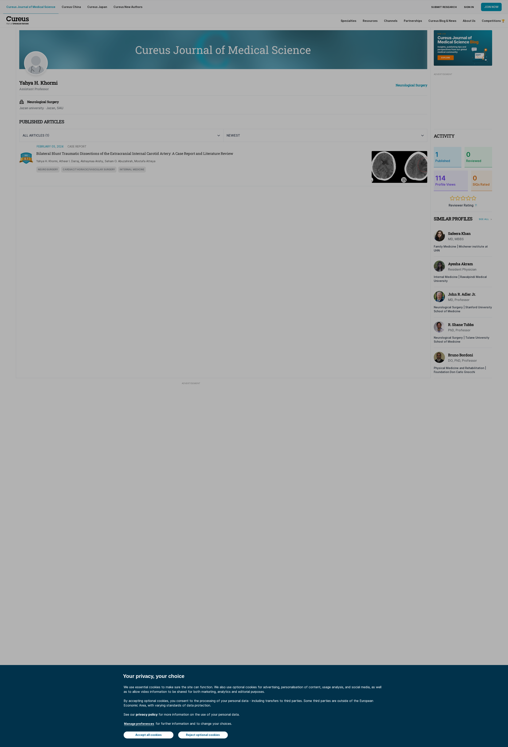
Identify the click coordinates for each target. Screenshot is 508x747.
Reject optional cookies (203, 734)
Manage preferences (139, 723)
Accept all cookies (148, 734)
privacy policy (147, 714)
